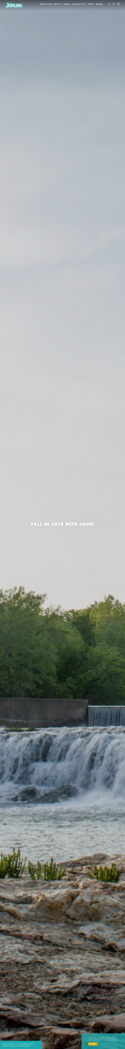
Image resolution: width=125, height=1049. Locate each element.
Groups (99, 4)
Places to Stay (79, 4)
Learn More (113, 1040)
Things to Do (46, 4)
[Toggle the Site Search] (113, 4)
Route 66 (58, 4)
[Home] (14, 5)
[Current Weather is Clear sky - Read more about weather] (109, 4)
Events (91, 4)
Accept (92, 1044)
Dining (67, 4)
